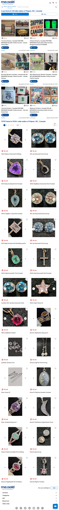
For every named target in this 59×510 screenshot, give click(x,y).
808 (18, 125)
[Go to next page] (20, 125)
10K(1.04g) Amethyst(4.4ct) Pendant (11, 184)
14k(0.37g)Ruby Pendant (8, 333)
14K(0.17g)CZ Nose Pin (36, 303)
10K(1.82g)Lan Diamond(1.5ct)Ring (11, 154)
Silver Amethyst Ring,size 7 (9, 422)
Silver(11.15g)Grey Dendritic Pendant (40, 392)
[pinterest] (42, 508)
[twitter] (25, 508)
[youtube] (34, 508)
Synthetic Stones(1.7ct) (7, 362)
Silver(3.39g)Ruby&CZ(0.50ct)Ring (11, 482)
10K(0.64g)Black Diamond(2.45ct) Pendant (42, 184)
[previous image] (5, 139)
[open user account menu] (50, 3)
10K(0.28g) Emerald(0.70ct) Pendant (12, 273)
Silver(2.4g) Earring (35, 452)
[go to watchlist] (53, 3)
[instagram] (16, 508)
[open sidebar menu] (56, 3)
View (55, 123)
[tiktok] (38, 508)
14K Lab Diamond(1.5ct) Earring (39, 243)
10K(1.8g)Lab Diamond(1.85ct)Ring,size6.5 (13, 243)
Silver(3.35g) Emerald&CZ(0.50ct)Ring (12, 452)
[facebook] (21, 508)
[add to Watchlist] (26, 130)
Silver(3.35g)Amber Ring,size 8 (39, 333)
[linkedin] (29, 508)
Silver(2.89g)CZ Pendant (37, 482)
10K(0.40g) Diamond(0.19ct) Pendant (40, 273)
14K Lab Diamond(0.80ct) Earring (39, 213)
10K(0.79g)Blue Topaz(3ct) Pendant (11, 213)
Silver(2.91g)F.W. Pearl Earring (38, 362)
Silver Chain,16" (5, 392)
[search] (56, 7)
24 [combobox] (54, 125)
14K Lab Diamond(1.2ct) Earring (39, 154)
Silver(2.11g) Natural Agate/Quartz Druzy (41, 422)
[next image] (25, 139)
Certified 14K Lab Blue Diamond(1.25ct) (12, 303)
